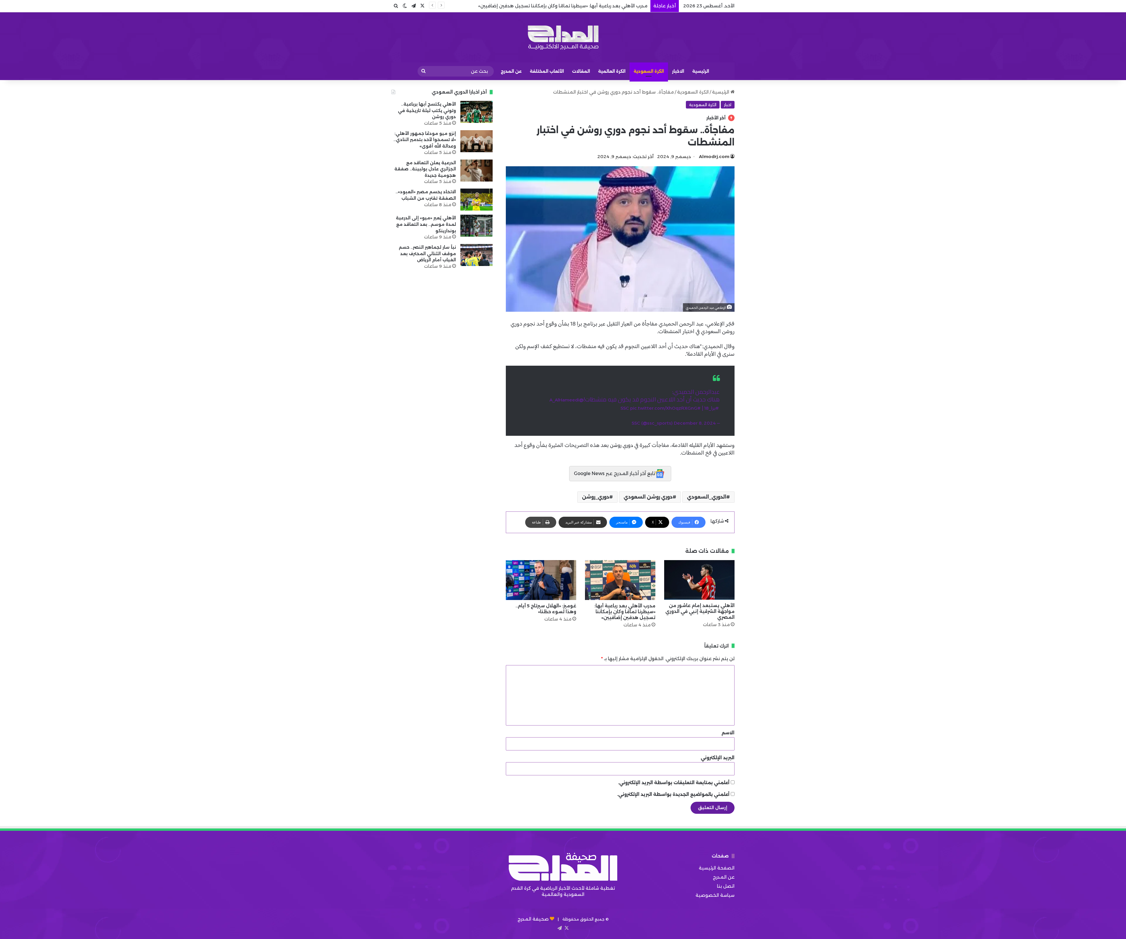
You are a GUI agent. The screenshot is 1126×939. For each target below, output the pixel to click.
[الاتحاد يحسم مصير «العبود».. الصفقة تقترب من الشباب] (476, 200)
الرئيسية (700, 71)
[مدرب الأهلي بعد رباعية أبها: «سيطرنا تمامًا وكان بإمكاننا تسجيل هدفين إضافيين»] (620, 580)
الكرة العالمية (611, 71)
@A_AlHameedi (567, 400)
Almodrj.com (714, 156)
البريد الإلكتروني (718, 757)
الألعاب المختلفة (547, 71)
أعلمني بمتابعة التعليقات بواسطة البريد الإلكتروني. (674, 782)
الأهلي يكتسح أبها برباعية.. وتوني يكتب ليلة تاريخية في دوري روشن (427, 110)
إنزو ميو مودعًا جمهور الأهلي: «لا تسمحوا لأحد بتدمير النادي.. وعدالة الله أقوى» (425, 140)
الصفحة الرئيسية (717, 868)
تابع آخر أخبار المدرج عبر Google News (614, 473)
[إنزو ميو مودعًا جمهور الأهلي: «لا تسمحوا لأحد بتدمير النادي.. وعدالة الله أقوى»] (476, 141)
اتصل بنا (726, 886)
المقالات (581, 71)
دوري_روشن (595, 497)
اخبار (727, 104)
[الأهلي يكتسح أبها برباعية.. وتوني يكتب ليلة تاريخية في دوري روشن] (476, 112)
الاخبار (678, 71)
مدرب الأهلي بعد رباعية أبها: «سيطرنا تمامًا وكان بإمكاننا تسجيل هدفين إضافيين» (624, 611)
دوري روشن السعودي (648, 497)
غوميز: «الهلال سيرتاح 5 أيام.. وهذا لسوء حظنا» (599, 6)
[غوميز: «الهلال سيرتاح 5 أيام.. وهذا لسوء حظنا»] (541, 580)
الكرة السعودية (649, 71)
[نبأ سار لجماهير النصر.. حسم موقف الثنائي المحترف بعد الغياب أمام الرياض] (476, 255)
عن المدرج (511, 71)
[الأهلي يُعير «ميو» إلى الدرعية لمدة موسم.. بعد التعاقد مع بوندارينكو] (476, 226)
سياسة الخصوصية (715, 895)
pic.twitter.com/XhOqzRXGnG (663, 408)
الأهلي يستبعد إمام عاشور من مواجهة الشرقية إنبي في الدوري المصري (700, 611)
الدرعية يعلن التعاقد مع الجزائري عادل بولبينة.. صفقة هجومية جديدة (425, 169)
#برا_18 (711, 408)
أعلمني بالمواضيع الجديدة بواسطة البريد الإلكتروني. (673, 794)
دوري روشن (621, 445)
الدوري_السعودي (706, 497)
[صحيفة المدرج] (563, 37)
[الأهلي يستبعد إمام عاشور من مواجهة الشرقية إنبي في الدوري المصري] (699, 580)
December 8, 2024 (695, 423)
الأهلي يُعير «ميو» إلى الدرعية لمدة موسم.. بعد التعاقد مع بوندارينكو (426, 224)
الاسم (728, 732)
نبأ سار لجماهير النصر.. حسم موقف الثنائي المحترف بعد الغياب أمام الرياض (427, 253)
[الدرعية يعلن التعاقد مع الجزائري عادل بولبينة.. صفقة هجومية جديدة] (476, 171)
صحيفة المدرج (533, 919)
